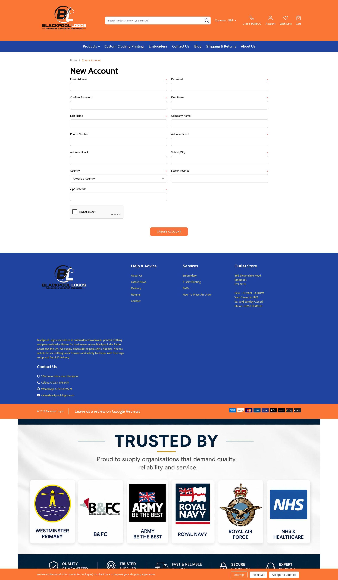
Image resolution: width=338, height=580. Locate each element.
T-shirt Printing (192, 282)
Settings (239, 575)
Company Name (181, 115)
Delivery (136, 288)
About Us (248, 46)
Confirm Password (118, 98)
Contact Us (180, 46)
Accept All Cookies (284, 575)
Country (118, 171)
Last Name (118, 116)
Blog (197, 46)
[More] (99, 46)
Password (219, 79)
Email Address (118, 79)
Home (73, 60)
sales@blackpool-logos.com (57, 395)
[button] (169, 499)
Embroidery (158, 46)
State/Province (219, 171)
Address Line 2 (79, 152)
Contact (136, 301)
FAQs (186, 288)
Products (90, 46)
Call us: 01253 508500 (55, 382)
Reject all (258, 575)
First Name (219, 98)
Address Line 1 (219, 134)
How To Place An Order (197, 294)
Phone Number (79, 134)
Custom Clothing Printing (124, 46)
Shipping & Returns (221, 46)
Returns (135, 294)
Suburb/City (219, 153)
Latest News (138, 282)
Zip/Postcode (118, 189)
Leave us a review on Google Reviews (107, 411)
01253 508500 (253, 306)
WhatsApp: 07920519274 (56, 389)
